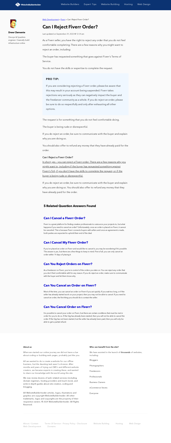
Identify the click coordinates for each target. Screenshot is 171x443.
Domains (51, 427)
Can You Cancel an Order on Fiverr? (70, 285)
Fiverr (63, 20)
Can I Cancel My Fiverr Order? (66, 242)
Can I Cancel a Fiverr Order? (64, 218)
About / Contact (30, 424)
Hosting (128, 4)
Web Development (50, 20)
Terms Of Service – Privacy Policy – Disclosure (66, 424)
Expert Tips (90, 4)
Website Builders (70, 4)
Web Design (144, 4)
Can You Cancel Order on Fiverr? (68, 307)
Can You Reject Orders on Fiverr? (68, 264)
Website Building (110, 4)
